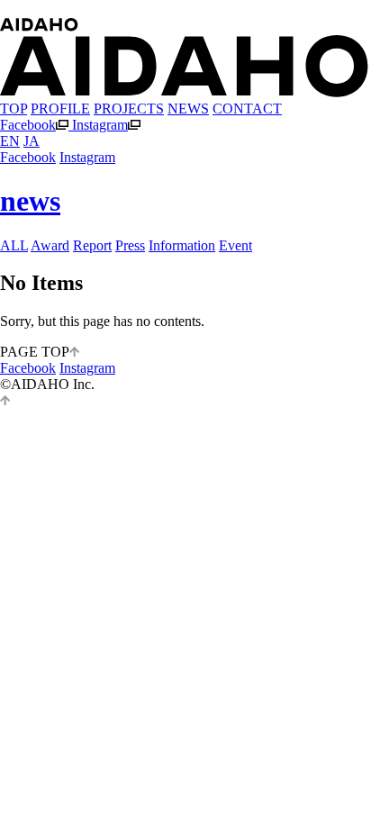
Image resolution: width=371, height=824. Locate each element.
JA (31, 141)
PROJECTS (129, 108)
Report (92, 245)
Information (182, 245)
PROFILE (60, 108)
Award (50, 245)
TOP (13, 108)
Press (130, 245)
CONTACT (247, 108)
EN (10, 141)
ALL (14, 245)
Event (235, 245)
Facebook (28, 124)
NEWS (188, 108)
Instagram (100, 124)
